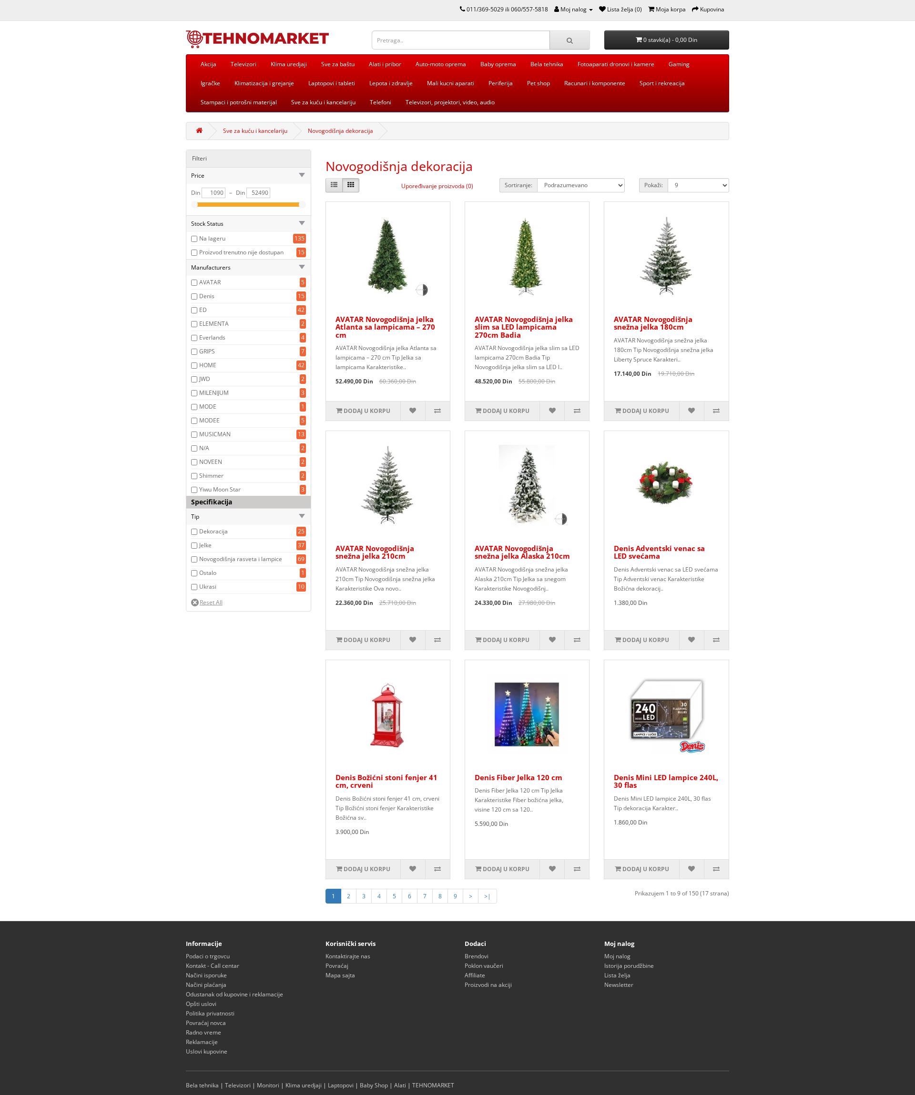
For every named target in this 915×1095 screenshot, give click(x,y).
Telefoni (380, 102)
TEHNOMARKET (433, 1085)
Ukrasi (207, 587)
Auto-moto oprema (441, 64)
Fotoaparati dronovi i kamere (616, 64)
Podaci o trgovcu (208, 956)
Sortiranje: (518, 185)
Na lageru (212, 238)
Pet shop (538, 83)
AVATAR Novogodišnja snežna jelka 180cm (653, 323)
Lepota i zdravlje (391, 83)
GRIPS (207, 351)
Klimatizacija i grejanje (264, 83)
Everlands (212, 337)
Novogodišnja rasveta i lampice (240, 559)
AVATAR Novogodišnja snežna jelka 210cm (375, 552)
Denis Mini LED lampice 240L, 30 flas (666, 781)
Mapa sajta (340, 975)
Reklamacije (202, 1042)
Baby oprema (498, 64)
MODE (207, 406)
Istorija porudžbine (629, 966)
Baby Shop (374, 1085)
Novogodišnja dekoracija (340, 131)
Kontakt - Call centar (212, 966)
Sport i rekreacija (662, 83)
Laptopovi (341, 1085)
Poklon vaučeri (484, 966)
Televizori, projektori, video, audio (450, 102)
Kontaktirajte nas (347, 956)
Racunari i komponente (594, 83)
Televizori (243, 64)
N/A (204, 448)
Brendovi (476, 956)
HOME (207, 365)
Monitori (268, 1085)
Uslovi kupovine (206, 1051)
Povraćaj (336, 966)
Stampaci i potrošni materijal (239, 102)
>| (487, 896)
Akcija (208, 64)
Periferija (500, 83)
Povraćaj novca (206, 1023)
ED (203, 310)
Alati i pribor (385, 64)
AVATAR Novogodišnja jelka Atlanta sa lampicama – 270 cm (385, 327)
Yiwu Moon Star (220, 489)
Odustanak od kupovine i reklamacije (234, 994)
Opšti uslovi (201, 1004)
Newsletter (618, 985)
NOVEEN (210, 462)
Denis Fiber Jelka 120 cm (518, 777)
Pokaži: (653, 185)
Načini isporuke (206, 975)
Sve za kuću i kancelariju (323, 102)
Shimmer (211, 476)
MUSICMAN (215, 434)
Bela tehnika (546, 64)
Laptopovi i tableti (331, 83)
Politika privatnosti (210, 1013)
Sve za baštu (338, 64)
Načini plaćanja (206, 985)
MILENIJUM (214, 393)
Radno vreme (203, 1032)
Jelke (205, 545)
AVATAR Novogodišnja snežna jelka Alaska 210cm (522, 552)
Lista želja (617, 975)
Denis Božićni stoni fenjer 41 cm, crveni (386, 781)
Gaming (679, 64)
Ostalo (207, 573)
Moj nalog (617, 956)
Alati (400, 1085)
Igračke (210, 83)
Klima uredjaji (289, 64)
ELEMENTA (214, 324)
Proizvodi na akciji (488, 985)
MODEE (209, 420)
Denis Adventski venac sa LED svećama (659, 552)
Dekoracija (213, 531)
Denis (206, 296)
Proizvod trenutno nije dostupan (241, 252)
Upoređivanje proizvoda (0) (437, 186)
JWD (204, 379)
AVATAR (210, 282)
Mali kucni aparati (450, 83)
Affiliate (475, 975)
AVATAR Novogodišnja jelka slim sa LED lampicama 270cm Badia (524, 327)
